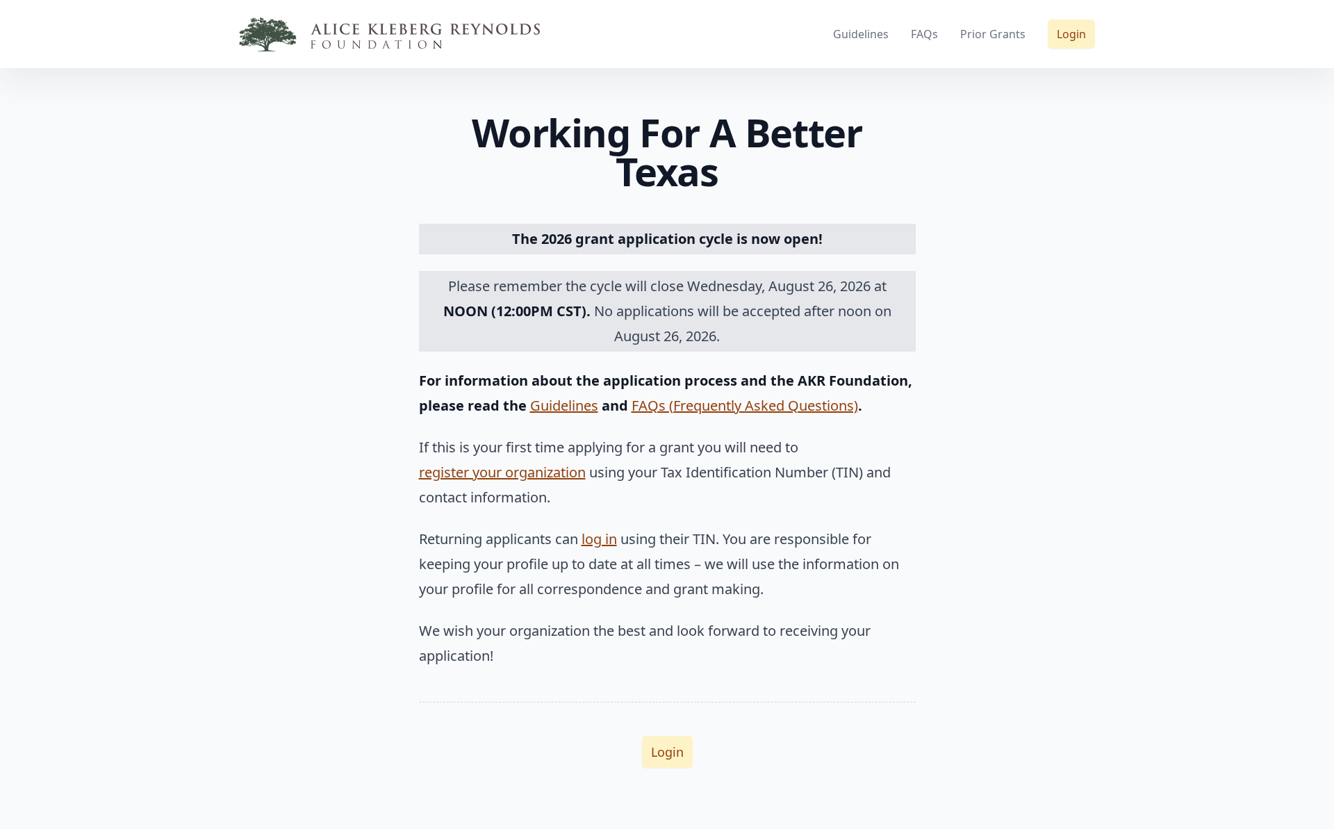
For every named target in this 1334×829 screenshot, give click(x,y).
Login (1071, 34)
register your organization (502, 472)
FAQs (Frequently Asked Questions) (745, 405)
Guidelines (861, 34)
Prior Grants (993, 34)
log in (599, 539)
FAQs (924, 34)
